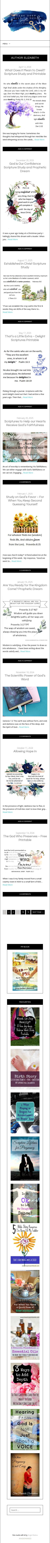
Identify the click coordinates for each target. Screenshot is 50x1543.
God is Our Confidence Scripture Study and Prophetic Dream (25, 167)
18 (23, 912)
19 (28, 912)
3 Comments (25, 894)
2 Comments (25, 482)
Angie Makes (33, 1535)
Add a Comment (25, 149)
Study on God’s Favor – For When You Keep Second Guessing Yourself (25, 500)
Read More (39, 139)
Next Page (37, 912)
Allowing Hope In (25, 751)
